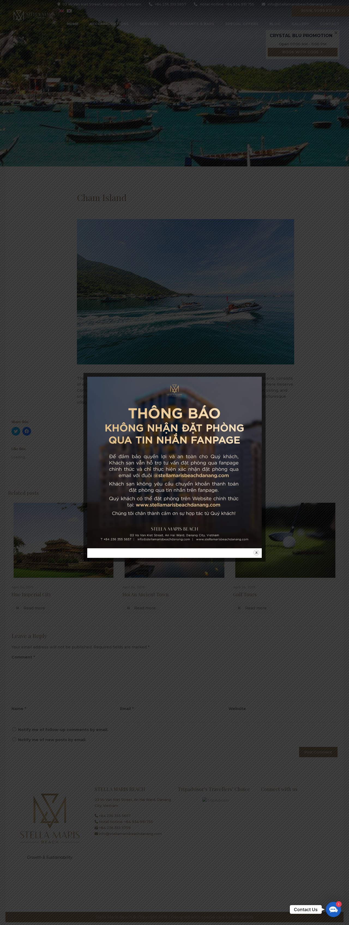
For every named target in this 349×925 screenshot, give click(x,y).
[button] (333, 909)
